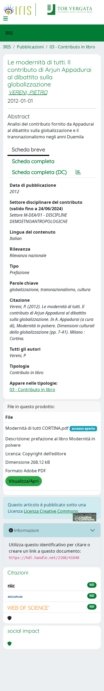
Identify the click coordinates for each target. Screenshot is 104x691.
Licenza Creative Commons (51, 511)
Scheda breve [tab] (28, 149)
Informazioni (26, 530)
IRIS (7, 47)
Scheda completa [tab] (33, 161)
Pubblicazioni (30, 47)
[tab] (78, 172)
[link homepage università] (70, 9)
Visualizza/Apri (23, 481)
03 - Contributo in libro (72, 47)
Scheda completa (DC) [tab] (39, 172)
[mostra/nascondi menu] (5, 18)
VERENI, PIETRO (28, 92)
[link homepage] (19, 9)
